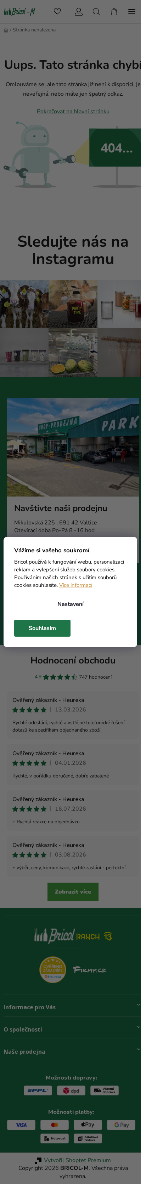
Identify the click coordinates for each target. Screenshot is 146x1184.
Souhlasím (42, 628)
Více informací (75, 585)
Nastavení (70, 604)
